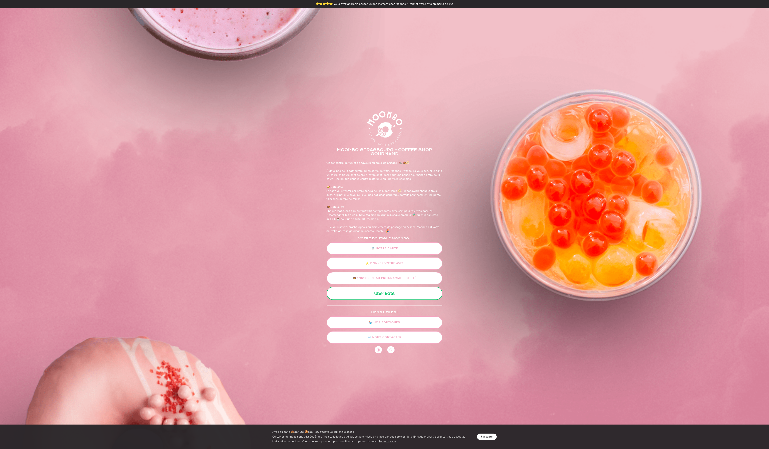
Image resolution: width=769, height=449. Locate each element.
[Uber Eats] (384, 293)
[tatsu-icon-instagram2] (379, 350)
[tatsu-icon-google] (391, 350)
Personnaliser (387, 441)
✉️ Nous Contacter (385, 337)
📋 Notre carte (384, 248)
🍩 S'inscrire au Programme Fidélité (384, 278)
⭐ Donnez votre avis (384, 263)
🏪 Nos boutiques (384, 322)
